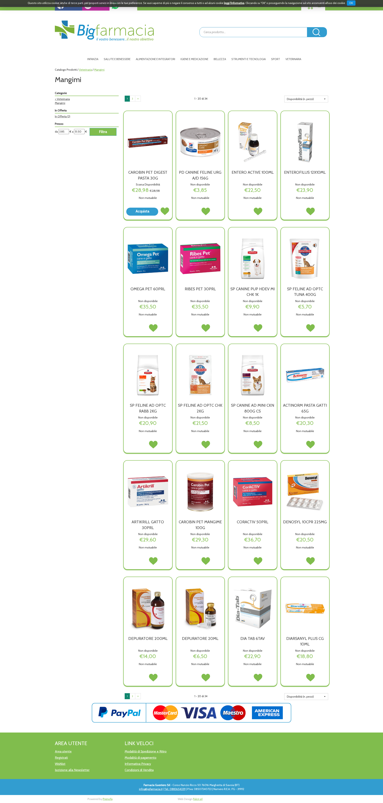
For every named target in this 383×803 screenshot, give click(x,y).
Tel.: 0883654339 (175, 789)
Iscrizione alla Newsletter (72, 770)
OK (351, 3)
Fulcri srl (197, 799)
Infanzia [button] (92, 59)
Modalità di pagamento (140, 757)
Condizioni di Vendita (139, 770)
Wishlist (60, 764)
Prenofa (108, 799)
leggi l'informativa (234, 3)
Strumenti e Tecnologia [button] (248, 59)
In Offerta (62, 116)
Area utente (63, 751)
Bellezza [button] (220, 59)
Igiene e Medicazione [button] (194, 59)
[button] (306, 99)
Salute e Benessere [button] (117, 59)
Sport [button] (275, 59)
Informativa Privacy (138, 764)
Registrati (61, 757)
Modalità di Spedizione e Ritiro (146, 751)
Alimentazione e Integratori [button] (155, 59)
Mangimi (60, 103)
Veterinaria (85, 69)
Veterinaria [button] (293, 59)
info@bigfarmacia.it (150, 789)
